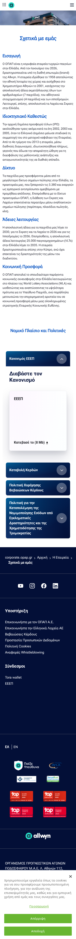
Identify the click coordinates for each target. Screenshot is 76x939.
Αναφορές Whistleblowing (24, 652)
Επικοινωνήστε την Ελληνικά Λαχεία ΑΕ (34, 628)
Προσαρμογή (39, 906)
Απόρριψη (37, 918)
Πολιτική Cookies (18, 646)
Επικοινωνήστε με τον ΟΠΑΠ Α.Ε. (29, 622)
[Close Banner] (70, 876)
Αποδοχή (38, 931)
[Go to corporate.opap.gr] (19, 5)
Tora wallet (13, 677)
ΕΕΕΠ (9, 684)
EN (16, 747)
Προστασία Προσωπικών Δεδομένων (32, 640)
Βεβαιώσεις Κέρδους (21, 634)
